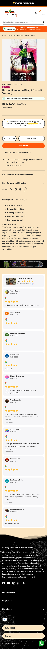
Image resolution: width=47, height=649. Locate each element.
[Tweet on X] (11, 189)
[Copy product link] (25, 189)
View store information (13, 165)
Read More (9, 422)
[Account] (36, 13)
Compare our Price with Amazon (18, 152)
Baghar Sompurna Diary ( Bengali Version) (21, 35)
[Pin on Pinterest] (20, 189)
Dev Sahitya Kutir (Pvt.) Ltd (12, 85)
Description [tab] (7, 199)
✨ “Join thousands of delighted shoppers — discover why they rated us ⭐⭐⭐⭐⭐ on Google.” (23, 124)
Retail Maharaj (12, 643)
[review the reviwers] (6, 299)
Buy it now (23, 146)
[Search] (43, 22)
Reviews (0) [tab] (21, 199)
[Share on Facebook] (15, 189)
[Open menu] (44, 13)
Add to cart (31, 138)
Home (4, 35)
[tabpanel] (23, 227)
